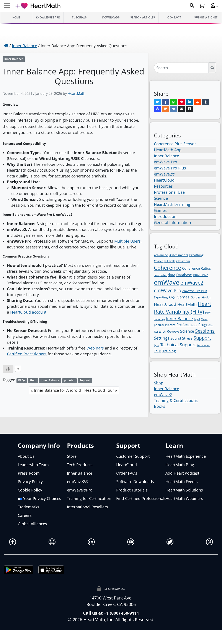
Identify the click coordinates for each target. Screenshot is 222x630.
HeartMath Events (181, 481)
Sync (156, 345)
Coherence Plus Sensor (175, 143)
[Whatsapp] (173, 102)
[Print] (189, 109)
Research (160, 332)
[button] (213, 5)
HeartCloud (164, 180)
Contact (174, 17)
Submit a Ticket (205, 17)
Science (161, 198)
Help (33, 380)
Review (173, 331)
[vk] (173, 109)
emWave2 (191, 282)
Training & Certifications (176, 400)
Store (72, 456)
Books (159, 406)
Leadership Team (33, 464)
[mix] (165, 109)
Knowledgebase (48, 17)
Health (206, 297)
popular (69, 380)
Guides (196, 297)
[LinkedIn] (189, 102)
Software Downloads (135, 481)
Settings (161, 338)
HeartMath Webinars (184, 498)
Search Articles (142, 17)
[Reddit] (197, 102)
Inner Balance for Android (57, 390)
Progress (205, 324)
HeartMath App (167, 149)
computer (160, 275)
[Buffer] (157, 109)
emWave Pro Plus (170, 168)
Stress (187, 338)
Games (160, 210)
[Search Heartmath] (192, 5)
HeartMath (76, 93)
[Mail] (181, 109)
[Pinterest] (181, 102)
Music (204, 319)
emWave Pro (165, 161)
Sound (175, 338)
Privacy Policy (30, 481)
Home (16, 17)
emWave (166, 282)
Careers (25, 515)
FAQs (21, 380)
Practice (170, 325)
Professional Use (169, 192)
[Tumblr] (205, 102)
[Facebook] (165, 102)
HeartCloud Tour (99, 390)
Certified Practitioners (27, 353)
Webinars (95, 348)
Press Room (29, 473)
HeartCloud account (28, 312)
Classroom (183, 261)
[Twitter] (157, 102)
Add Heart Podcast (182, 473)
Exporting (161, 297)
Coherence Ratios (196, 268)
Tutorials (79, 17)
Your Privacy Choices (41, 498)
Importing (159, 319)
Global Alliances (32, 523)
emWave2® (164, 174)
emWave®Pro (79, 490)
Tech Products (80, 464)
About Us (26, 456)
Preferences (186, 324)
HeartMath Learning (172, 204)
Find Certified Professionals (141, 498)
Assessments (178, 255)
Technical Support (178, 345)
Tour (157, 351)
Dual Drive (200, 275)
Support (85, 380)
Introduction (165, 216)
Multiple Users (127, 241)
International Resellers (87, 506)
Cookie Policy (30, 490)
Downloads (111, 17)
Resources (163, 186)
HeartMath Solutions (184, 490)
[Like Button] (8, 369)
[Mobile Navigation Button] (7, 6)
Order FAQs (126, 473)
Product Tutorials (132, 490)
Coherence (167, 267)
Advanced (161, 255)
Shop (158, 382)
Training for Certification (89, 498)
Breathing (196, 255)
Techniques (203, 345)
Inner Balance (24, 45)
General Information (172, 222)
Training (169, 350)
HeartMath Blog (179, 464)
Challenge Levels (164, 261)
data (171, 274)
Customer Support (133, 456)
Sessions (205, 331)
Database (184, 274)
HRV (208, 312)
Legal (197, 319)
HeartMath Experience (185, 456)
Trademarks (28, 506)
